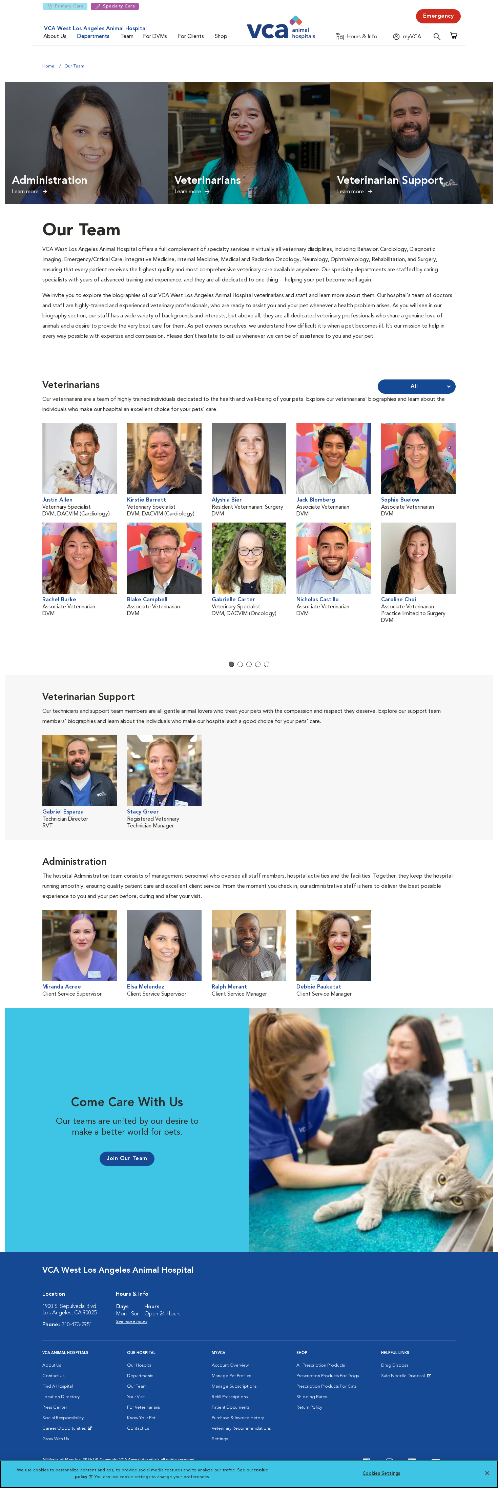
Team (126, 36)
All (414, 386)
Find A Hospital (57, 1386)
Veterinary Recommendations (241, 1428)
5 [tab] (266, 664)
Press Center (54, 1407)
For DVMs (155, 36)
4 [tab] (258, 664)
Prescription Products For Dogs (327, 1376)
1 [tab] (231, 664)
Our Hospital (139, 1365)
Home (48, 66)
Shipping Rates (311, 1397)
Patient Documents (230, 1407)
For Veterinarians (143, 1407)
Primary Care (69, 6)
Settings (220, 1439)
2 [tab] (240, 664)
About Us (54, 36)
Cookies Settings (381, 1473)
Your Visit (136, 1397)
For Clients (191, 36)
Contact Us (53, 1376)
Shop (221, 36)
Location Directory (61, 1397)
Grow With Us (55, 1439)
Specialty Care (119, 6)
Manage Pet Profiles (231, 1376)
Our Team (137, 1386)
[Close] (487, 1473)
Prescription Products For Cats (326, 1386)
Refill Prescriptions (230, 1397)
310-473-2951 (77, 1325)
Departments (93, 36)
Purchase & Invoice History (238, 1418)
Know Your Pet (141, 1418)
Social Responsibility (63, 1418)
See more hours (131, 1321)
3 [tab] (249, 664)
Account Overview (230, 1365)
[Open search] (438, 36)
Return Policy (309, 1407)
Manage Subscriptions (234, 1386)
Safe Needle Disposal (404, 1377)
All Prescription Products (320, 1365)
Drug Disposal (395, 1365)
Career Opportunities (65, 1430)
